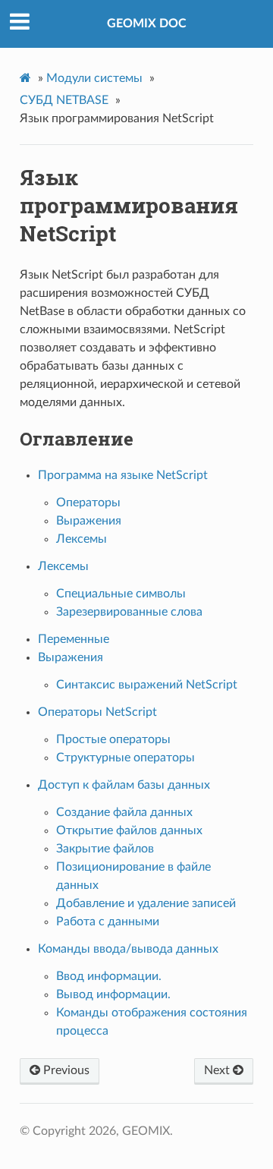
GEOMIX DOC (147, 23)
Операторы (88, 502)
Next (218, 1070)
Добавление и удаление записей (146, 903)
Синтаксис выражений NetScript (146, 685)
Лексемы (81, 539)
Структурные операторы (125, 758)
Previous (64, 1070)
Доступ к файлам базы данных (124, 785)
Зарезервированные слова (129, 612)
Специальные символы (121, 594)
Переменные (73, 639)
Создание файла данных (124, 812)
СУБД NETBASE (64, 100)
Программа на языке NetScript (123, 475)
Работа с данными (107, 921)
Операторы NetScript (97, 712)
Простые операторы (113, 739)
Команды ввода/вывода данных (128, 949)
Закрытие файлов (105, 849)
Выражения (88, 521)
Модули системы (94, 78)
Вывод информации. (113, 994)
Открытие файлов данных (129, 830)
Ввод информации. (109, 976)
